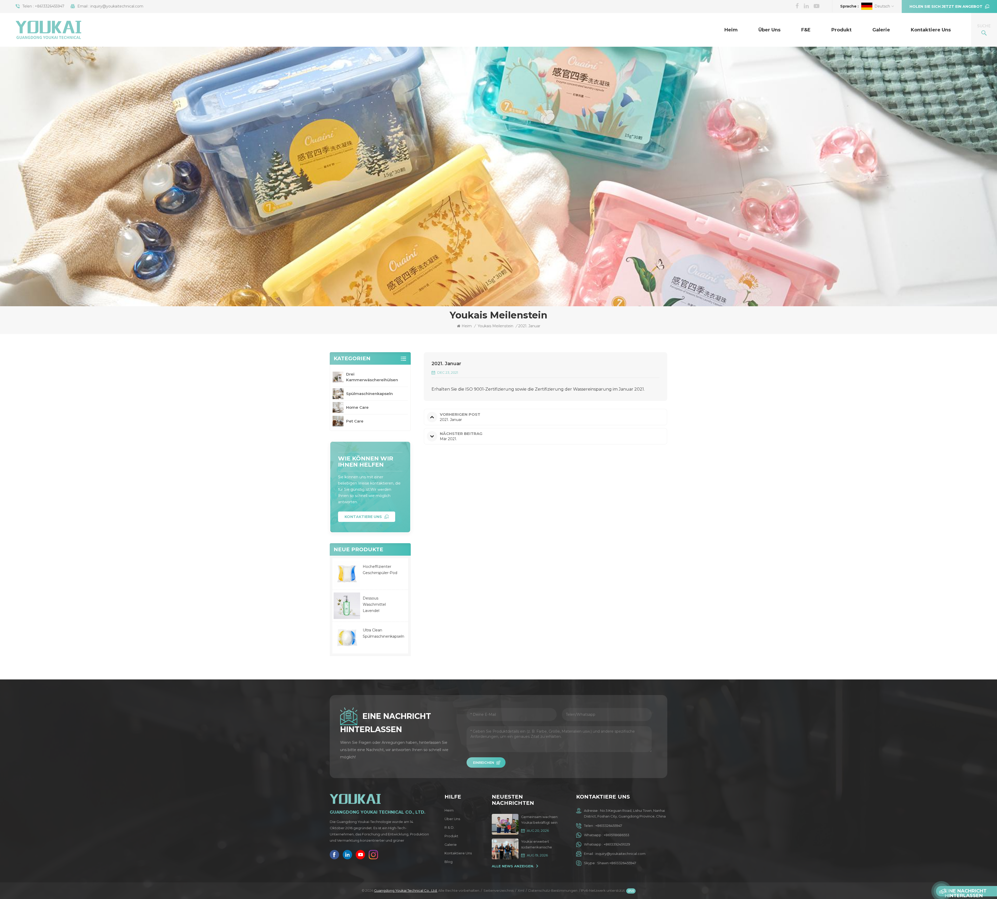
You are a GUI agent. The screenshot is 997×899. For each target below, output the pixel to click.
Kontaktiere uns (931, 30)
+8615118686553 (616, 835)
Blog (448, 862)
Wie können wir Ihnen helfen (365, 461)
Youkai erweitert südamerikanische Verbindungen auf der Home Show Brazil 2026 (541, 844)
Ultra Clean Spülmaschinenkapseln (383, 633)
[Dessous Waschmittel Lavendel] (347, 605)
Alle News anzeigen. (513, 866)
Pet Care (354, 421)
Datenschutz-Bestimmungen (552, 890)
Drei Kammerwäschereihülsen (372, 377)
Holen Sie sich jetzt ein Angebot (946, 6)
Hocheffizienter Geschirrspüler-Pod (380, 569)
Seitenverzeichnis (498, 890)
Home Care (357, 407)
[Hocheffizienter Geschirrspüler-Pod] (347, 574)
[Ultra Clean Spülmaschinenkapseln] (347, 637)
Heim (731, 30)
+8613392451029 (617, 844)
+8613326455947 (49, 6)
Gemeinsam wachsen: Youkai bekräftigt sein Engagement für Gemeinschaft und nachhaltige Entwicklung (541, 820)
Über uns (769, 30)
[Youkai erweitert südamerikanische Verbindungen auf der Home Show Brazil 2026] (505, 849)
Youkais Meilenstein (495, 326)
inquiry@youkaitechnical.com (116, 6)
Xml (521, 890)
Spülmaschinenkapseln (369, 393)
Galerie (881, 30)
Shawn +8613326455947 (616, 863)
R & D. (449, 827)
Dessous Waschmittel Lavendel (374, 604)
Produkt (841, 30)
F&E (806, 30)
